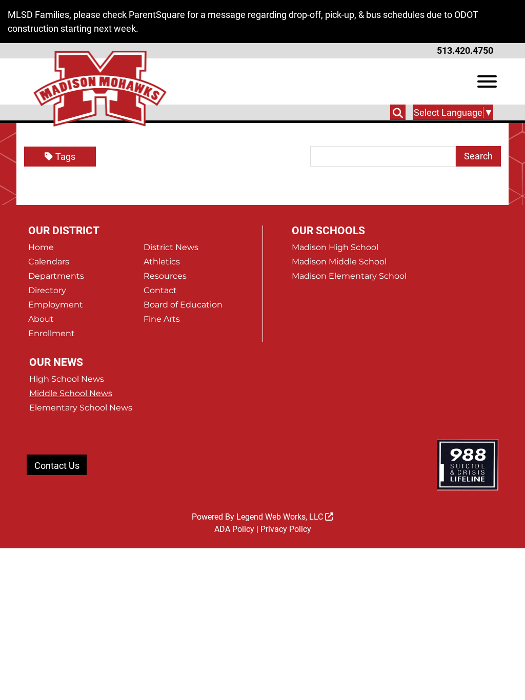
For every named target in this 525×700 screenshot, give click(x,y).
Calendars (48, 261)
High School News (66, 379)
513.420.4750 (465, 50)
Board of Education (183, 305)
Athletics (162, 261)
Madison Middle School (339, 261)
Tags (65, 156)
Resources (165, 276)
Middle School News (70, 393)
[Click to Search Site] (398, 112)
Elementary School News (80, 408)
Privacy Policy (285, 529)
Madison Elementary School (349, 276)
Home (41, 247)
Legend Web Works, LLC (280, 517)
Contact (160, 290)
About (41, 319)
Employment (55, 305)
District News (171, 247)
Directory (47, 290)
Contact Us (56, 465)
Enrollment (51, 333)
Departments (56, 276)
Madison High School (335, 247)
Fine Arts (162, 319)
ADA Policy (234, 529)
